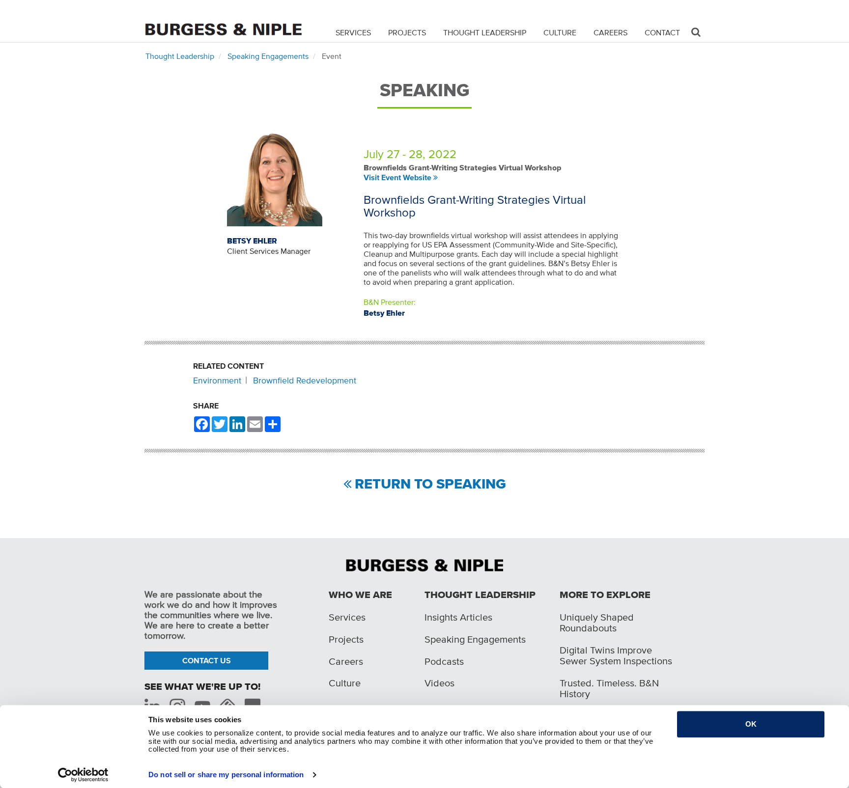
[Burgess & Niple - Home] (223, 20)
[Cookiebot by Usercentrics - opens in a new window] (83, 774)
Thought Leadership (484, 32)
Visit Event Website (397, 177)
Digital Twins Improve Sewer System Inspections (616, 655)
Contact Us (206, 660)
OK (751, 724)
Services (353, 32)
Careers (610, 32)
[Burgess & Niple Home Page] (424, 564)
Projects (407, 32)
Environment (217, 380)
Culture (559, 32)
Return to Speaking (430, 484)
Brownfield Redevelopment (304, 380)
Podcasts (444, 661)
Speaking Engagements (268, 56)
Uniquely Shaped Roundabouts (597, 622)
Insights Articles (458, 617)
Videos (439, 683)
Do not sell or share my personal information (226, 774)
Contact (662, 32)
